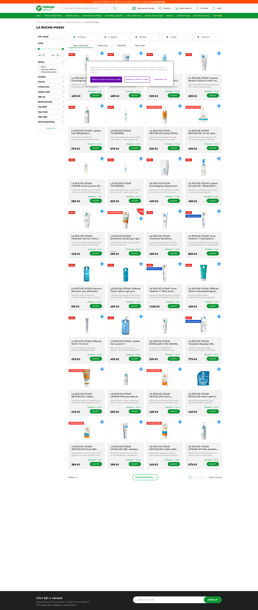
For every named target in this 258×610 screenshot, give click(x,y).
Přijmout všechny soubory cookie (106, 79)
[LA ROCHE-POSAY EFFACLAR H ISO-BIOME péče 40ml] (165, 325)
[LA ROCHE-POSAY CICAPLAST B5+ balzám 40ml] (126, 430)
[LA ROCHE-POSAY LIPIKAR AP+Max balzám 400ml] (204, 430)
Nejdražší (121, 45)
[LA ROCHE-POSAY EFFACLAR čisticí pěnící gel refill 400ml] (204, 378)
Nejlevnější (103, 45)
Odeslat (213, 599)
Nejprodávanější (80, 45)
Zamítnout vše (160, 79)
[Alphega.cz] (46, 8)
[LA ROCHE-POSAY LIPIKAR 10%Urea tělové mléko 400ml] (126, 378)
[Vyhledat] (114, 8)
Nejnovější (140, 45)
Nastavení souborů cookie (137, 79)
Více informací (158, 2)
